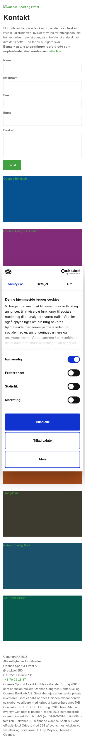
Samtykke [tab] (15, 284)
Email (7, 95)
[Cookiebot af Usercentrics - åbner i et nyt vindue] (61, 272)
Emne (7, 112)
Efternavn (10, 77)
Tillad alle (42, 422)
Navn (7, 60)
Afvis (42, 459)
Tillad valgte (42, 440)
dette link (54, 51)
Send (12, 165)
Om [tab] (69, 284)
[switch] (74, 372)
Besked (8, 130)
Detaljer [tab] (43, 284)
